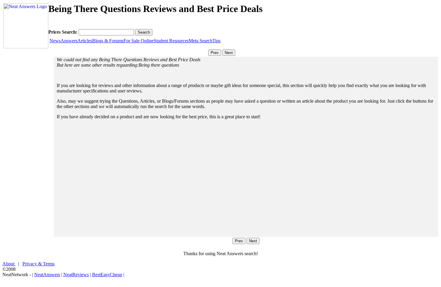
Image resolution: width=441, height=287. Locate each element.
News (55, 40)
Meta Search (200, 40)
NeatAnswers (47, 274)
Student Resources (171, 40)
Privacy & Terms (38, 263)
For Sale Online (139, 40)
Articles (84, 40)
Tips (216, 40)
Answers (69, 40)
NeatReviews (76, 274)
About (9, 263)
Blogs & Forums (108, 40)
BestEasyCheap (107, 274)
